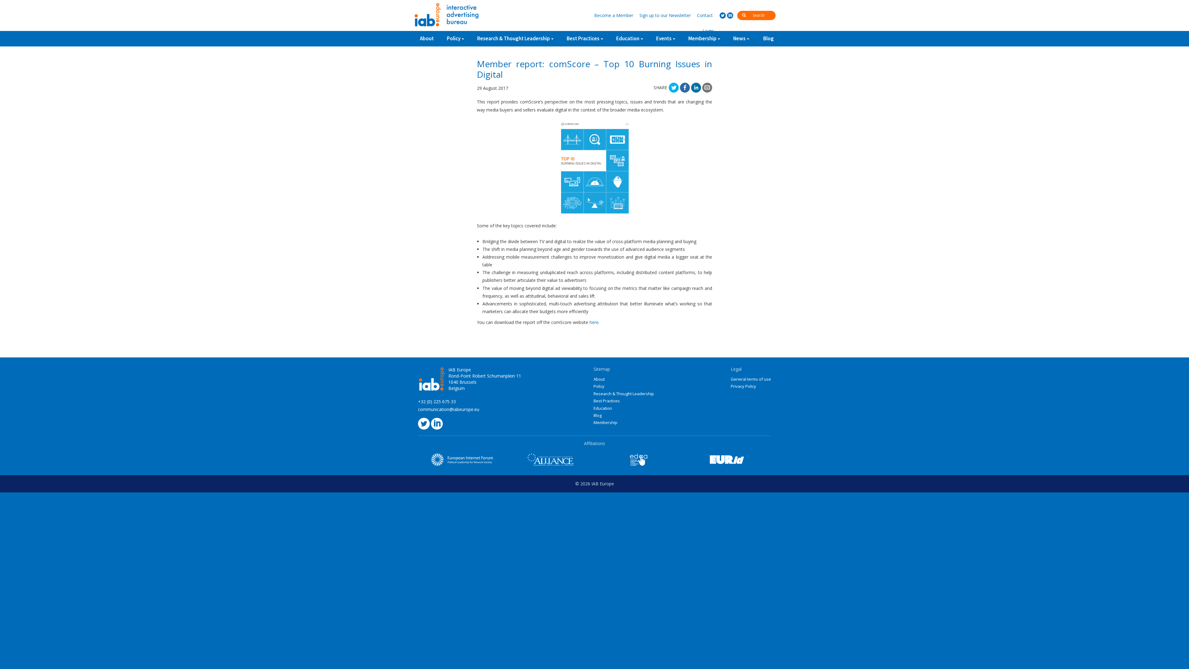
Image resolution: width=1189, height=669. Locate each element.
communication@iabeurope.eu (448, 409)
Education (603, 408)
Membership (605, 422)
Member (613, 15)
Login (708, 31)
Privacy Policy (743, 386)
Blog (768, 38)
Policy (453, 38)
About (427, 38)
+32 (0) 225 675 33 (437, 401)
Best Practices (607, 401)
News (739, 38)
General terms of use (751, 379)
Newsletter (665, 15)
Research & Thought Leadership (513, 38)
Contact (705, 15)
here (594, 322)
